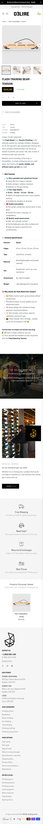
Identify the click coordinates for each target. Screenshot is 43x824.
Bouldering (6, 715)
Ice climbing (6, 721)
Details (11, 2)
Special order (7, 749)
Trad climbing (7, 725)
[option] (21, 44)
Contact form (7, 661)
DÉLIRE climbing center (30, 814)
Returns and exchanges (11, 752)
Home (4, 21)
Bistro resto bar (8, 793)
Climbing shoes (8, 711)
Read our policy (31, 553)
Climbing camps (8, 786)
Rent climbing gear (27, 6)
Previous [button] (4, 45)
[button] (2, 2)
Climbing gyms (7, 779)
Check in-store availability (12, 112)
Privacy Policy (7, 762)
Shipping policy (7, 759)
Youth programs (8, 789)
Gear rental (6, 742)
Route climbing (7, 718)
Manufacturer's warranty (11, 755)
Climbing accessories (10, 732)
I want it (10, 486)
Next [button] (39, 45)
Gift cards (5, 745)
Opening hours (7, 800)
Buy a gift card (15, 6)
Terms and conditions (10, 766)
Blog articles (6, 769)
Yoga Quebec (7, 796)
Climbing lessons (8, 783)
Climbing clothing (8, 728)
